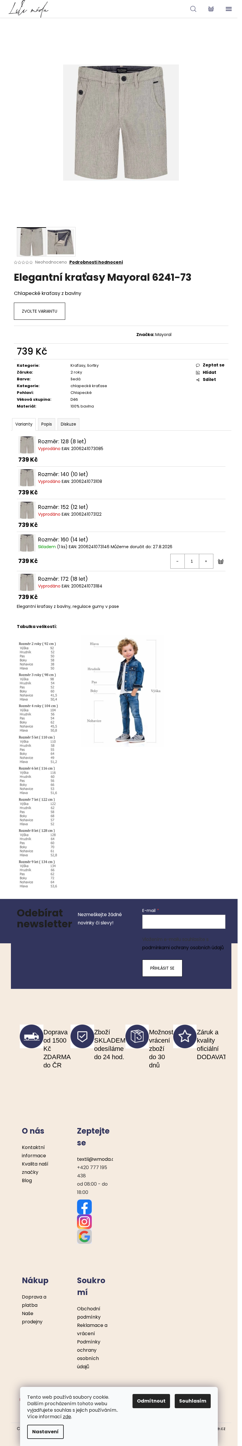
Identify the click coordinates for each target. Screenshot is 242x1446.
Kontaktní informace (34, 1151)
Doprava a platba (34, 1301)
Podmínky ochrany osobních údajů (88, 1354)
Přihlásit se (162, 968)
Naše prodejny (32, 1317)
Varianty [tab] (23, 424)
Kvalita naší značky (35, 1168)
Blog (27, 1180)
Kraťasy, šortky (85, 365)
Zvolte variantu (39, 311)
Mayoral (163, 334)
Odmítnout (151, 1401)
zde (67, 1416)
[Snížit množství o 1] (178, 561)
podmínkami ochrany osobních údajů (183, 947)
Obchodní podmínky (89, 1312)
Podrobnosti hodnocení (96, 262)
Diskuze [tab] (68, 424)
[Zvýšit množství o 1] (206, 561)
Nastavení (45, 1431)
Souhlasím (192, 1401)
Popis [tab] (46, 424)
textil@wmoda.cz (97, 1159)
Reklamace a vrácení (92, 1329)
